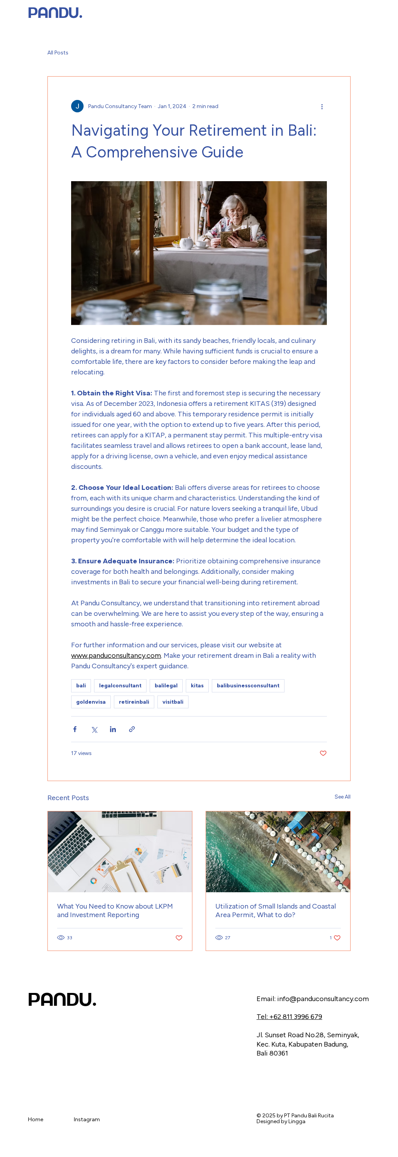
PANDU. (55, 13)
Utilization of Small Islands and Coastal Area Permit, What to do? (275, 910)
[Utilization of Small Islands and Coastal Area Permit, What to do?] (278, 851)
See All (343, 796)
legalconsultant (120, 685)
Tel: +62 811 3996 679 (289, 1016)
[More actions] (322, 106)
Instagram (87, 1119)
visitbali (172, 702)
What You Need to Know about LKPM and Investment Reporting (115, 910)
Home (35, 1119)
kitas (197, 685)
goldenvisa (91, 702)
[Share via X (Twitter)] (94, 729)
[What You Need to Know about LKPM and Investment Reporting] (120, 851)
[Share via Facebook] (75, 729)
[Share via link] (132, 729)
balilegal (166, 685)
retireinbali (134, 702)
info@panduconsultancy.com (323, 998)
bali (81, 685)
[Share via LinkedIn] (113, 729)
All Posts (57, 52)
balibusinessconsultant (248, 685)
